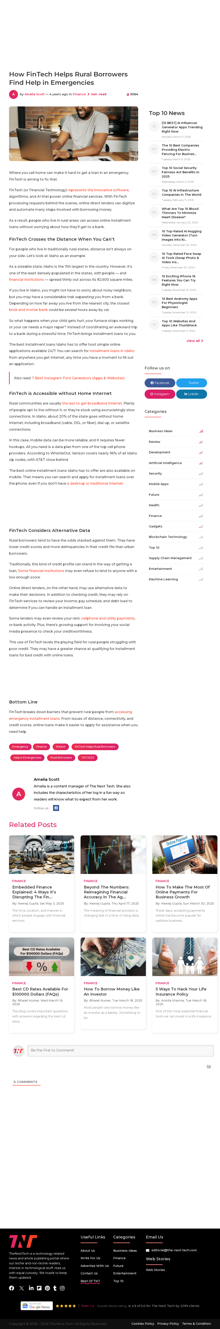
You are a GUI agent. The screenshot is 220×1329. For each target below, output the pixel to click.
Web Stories (155, 1270)
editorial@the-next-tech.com (174, 1250)
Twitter (193, 383)
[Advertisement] (110, 48)
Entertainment (124, 1273)
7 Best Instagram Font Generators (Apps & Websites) (78, 378)
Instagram (161, 394)
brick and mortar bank (28, 310)
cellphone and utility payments (108, 618)
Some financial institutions (41, 571)
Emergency (20, 746)
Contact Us (89, 1273)
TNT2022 (87, 757)
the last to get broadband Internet (92, 403)
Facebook (161, 383)
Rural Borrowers (61, 757)
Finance (79, 94)
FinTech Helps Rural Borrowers (95, 746)
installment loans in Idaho (112, 351)
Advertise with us (95, 1266)
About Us (88, 1251)
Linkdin (193, 394)
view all (193, 341)
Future (118, 1266)
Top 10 (118, 1281)
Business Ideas (125, 1251)
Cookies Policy (142, 1324)
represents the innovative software (98, 190)
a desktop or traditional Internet (95, 483)
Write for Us (90, 1258)
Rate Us (87, 1306)
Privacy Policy (168, 1324)
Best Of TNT (90, 1281)
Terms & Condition (196, 1324)
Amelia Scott (34, 94)
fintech (61, 746)
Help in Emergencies (27, 757)
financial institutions (26, 280)
